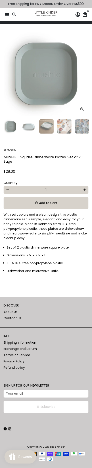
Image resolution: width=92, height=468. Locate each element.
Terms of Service (17, 355)
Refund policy (14, 367)
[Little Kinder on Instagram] (9, 429)
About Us (10, 312)
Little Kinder (57, 447)
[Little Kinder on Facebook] (5, 429)
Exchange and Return (20, 349)
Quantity (10, 183)
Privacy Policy (14, 361)
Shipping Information (20, 342)
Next (84, 73)
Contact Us (12, 318)
